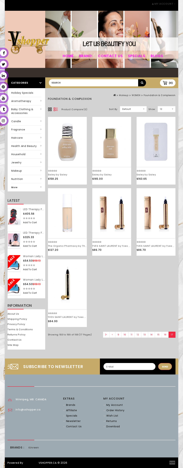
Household (18, 154)
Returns (111, 421)
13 (145, 334)
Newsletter (73, 421)
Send (165, 366)
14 (151, 334)
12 (138, 334)
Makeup (16, 171)
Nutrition (17, 179)
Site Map (13, 345)
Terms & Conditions (20, 329)
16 (165, 334)
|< (106, 334)
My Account (114, 405)
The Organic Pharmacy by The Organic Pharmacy (80, 246)
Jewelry (16, 162)
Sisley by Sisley (57, 174)
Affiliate (71, 410)
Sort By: (113, 109)
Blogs (157, 55)
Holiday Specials (22, 93)
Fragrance (18, 129)
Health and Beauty (24, 146)
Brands (70, 405)
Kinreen (34, 447)
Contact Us (110, 55)
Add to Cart (30, 222)
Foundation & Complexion (159, 95)
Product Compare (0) (74, 109)
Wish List (112, 415)
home (68, 55)
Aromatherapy (21, 101)
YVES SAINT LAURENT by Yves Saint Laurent (118, 246)
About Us (13, 314)
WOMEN (136, 95)
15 (158, 334)
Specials (136, 55)
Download (113, 426)
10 (125, 334)
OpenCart (31, 463)
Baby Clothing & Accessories (22, 111)
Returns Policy (17, 334)
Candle (16, 121)
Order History (115, 410)
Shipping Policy (17, 319)
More (14, 187)
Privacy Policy (16, 324)
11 (131, 334)
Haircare (17, 138)
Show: (152, 109)
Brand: (86, 55)
